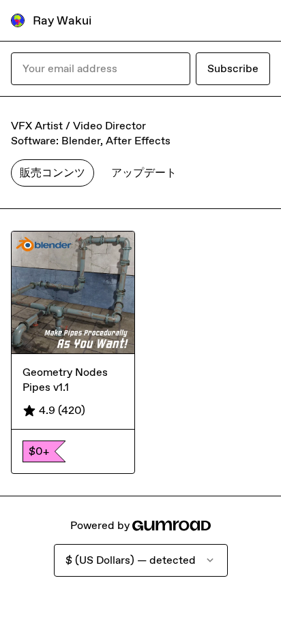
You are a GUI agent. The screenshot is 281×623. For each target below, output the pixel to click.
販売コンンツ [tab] (52, 172)
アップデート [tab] (144, 172)
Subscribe (232, 68)
